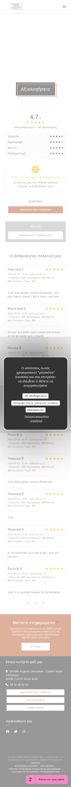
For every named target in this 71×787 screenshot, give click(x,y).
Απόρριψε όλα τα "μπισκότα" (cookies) (35, 403)
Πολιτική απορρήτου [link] (37, 416)
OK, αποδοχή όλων (36, 395)
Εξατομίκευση (35, 409)
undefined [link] (36, 420)
